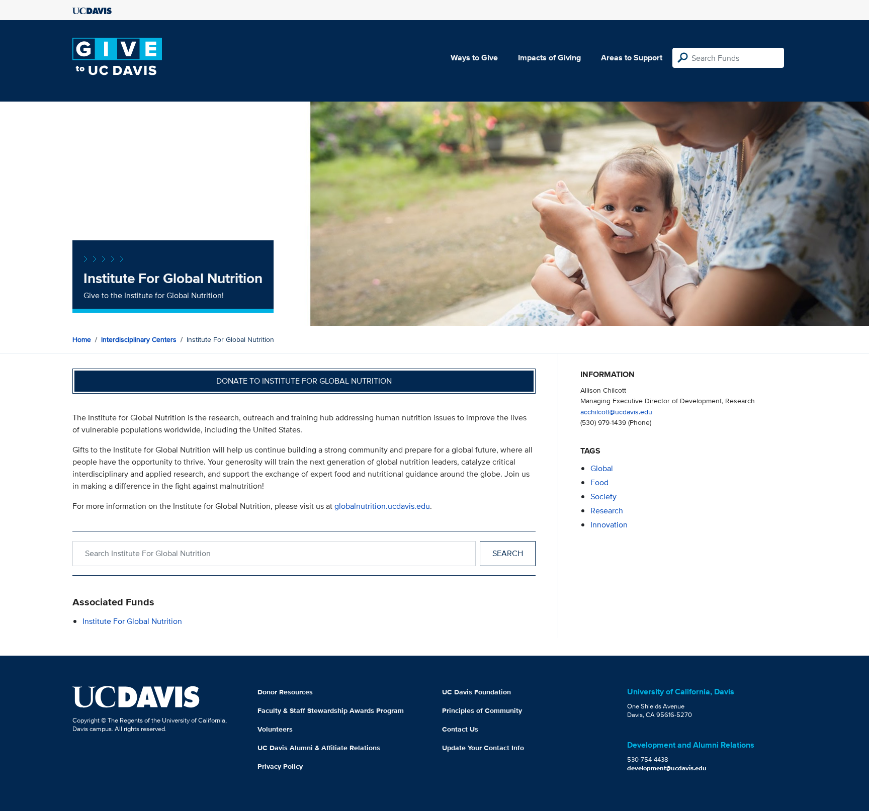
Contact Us (460, 729)
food (599, 482)
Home (81, 339)
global (601, 468)
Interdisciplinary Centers (139, 339)
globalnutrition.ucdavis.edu (382, 506)
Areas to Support (631, 57)
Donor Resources (285, 692)
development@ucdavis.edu (667, 768)
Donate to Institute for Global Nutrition (304, 381)
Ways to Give (474, 57)
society (603, 496)
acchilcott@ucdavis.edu (616, 411)
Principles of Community (482, 710)
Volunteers (275, 729)
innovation (609, 524)
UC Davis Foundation (476, 692)
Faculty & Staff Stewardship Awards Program (330, 710)
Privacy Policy (280, 766)
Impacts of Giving (549, 57)
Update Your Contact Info (483, 748)
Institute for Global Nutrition (132, 621)
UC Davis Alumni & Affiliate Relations (318, 748)
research (606, 510)
